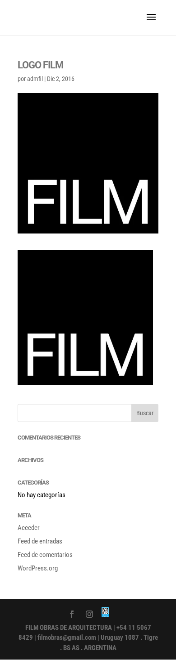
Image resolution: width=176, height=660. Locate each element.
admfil (35, 78)
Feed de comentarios (45, 555)
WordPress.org (38, 568)
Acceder (29, 528)
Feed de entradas (40, 541)
